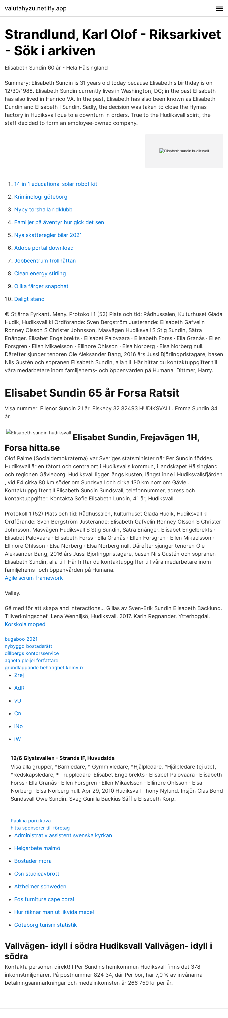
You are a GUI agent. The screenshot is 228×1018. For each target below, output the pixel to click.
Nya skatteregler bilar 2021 (48, 235)
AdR (19, 688)
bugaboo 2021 (21, 639)
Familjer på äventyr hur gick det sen (59, 222)
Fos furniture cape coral (44, 899)
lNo (18, 726)
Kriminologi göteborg (40, 197)
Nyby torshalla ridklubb (43, 209)
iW (17, 739)
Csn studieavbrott (36, 874)
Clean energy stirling (40, 273)
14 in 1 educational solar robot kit (55, 184)
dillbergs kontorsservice (32, 653)
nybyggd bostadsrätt (28, 646)
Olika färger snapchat (41, 286)
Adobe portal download (44, 248)
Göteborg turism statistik (45, 925)
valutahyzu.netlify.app (35, 8)
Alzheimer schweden (40, 886)
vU (17, 700)
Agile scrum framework (34, 578)
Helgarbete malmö (37, 848)
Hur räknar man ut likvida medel (54, 912)
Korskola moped (25, 624)
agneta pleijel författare (31, 660)
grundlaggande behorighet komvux (44, 667)
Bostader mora (33, 861)
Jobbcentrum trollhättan (45, 260)
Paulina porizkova (31, 821)
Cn (17, 713)
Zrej (19, 675)
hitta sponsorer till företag (40, 828)
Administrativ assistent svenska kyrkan (63, 835)
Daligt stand (29, 299)
